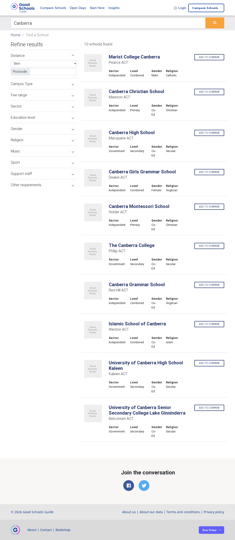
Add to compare (209, 57)
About (31, 530)
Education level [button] (23, 117)
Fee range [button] (19, 95)
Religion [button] (17, 140)
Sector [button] (16, 106)
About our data (151, 512)
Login (181, 8)
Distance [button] (18, 55)
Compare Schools (53, 8)
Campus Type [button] (22, 83)
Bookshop (63, 530)
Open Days (78, 8)
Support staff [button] (21, 173)
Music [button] (15, 151)
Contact (46, 530)
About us (129, 512)
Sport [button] (15, 162)
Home (15, 35)
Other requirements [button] (26, 185)
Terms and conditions (183, 512)
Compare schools (205, 8)
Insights (114, 8)
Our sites (209, 530)
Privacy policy (214, 512)
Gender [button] (16, 128)
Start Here (97, 8)
